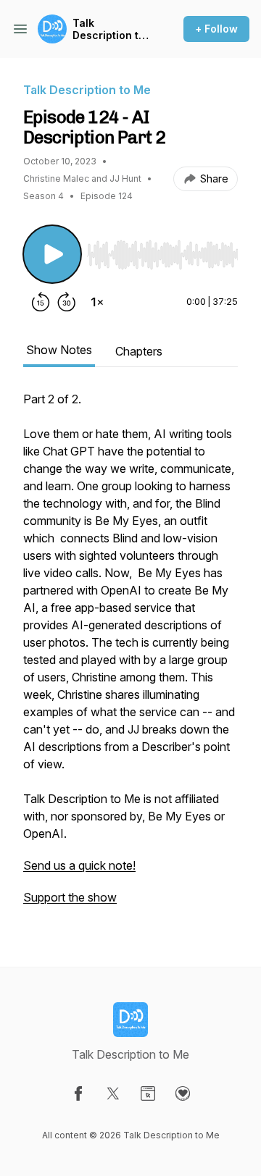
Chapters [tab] (138, 351)
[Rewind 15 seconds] (40, 302)
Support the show (70, 897)
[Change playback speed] (97, 302)
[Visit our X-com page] (113, 1093)
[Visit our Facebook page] (78, 1093)
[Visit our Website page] (148, 1093)
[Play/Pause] (52, 254)
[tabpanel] (130, 655)
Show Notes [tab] (59, 350)
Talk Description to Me (108, 29)
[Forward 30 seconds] (67, 302)
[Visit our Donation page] (182, 1093)
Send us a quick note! (79, 865)
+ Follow (216, 28)
